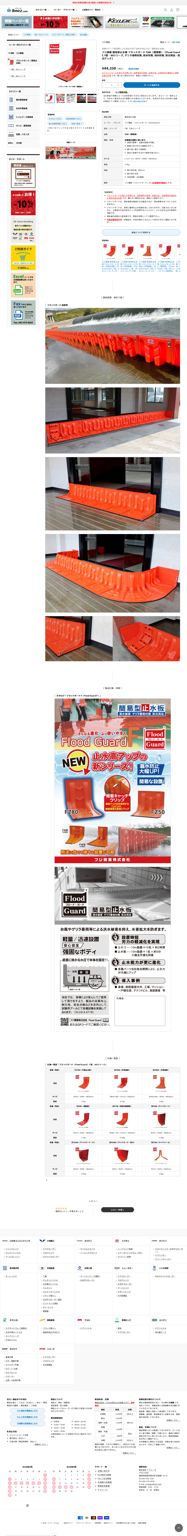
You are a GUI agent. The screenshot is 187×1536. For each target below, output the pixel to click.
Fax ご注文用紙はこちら (27, 1417)
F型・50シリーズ (18, 69)
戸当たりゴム (11, 1340)
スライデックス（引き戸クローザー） (169, 1250)
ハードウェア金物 (125, 1249)
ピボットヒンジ (124, 1291)
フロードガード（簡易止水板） (64, 34)
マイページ (103, 1489)
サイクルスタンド (87, 1249)
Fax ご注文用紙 (104, 1478)
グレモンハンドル (13, 1252)
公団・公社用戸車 (13, 1380)
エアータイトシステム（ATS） (130, 1252)
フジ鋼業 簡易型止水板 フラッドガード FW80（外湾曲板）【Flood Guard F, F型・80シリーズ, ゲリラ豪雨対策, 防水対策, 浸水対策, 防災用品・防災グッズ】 (147, 266)
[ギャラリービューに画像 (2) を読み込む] (60, 98)
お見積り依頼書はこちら (27, 1423)
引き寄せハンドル (50, 1284)
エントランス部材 (50, 1303)
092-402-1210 (139, 101)
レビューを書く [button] (117, 1209)
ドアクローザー (49, 1249)
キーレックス (11, 1276)
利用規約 (98, 1523)
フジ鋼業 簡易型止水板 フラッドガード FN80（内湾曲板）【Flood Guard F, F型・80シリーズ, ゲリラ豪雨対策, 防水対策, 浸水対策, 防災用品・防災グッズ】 (129, 266)
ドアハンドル (86, 1328)
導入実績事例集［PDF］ (58, 123)
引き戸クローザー (87, 1280)
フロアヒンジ (48, 1252)
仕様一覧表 (75, 123)
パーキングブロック (88, 1252)
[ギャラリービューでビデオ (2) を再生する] (92, 98)
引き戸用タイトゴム (14, 1332)
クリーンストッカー (163, 1259)
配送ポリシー (108, 1523)
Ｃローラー (10, 1376)
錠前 (119, 1328)
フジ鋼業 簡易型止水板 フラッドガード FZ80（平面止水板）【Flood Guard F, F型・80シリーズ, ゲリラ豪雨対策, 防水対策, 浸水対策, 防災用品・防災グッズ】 (110, 266)
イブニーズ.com (53, 1523)
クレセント (47, 1288)
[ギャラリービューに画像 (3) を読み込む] (70, 98)
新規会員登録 (104, 1485)
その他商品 (122, 1295)
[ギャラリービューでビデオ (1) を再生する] (81, 98)
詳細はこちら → (41, 1444)
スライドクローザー (51, 1256)
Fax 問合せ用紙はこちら (27, 1410)
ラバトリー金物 (124, 1256)
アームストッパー (13, 1256)
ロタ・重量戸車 (12, 1361)
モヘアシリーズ (12, 1336)
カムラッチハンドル (51, 1291)
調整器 (46, 1311)
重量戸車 (9, 1357)
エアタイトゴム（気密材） (17, 1328)
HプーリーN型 (12, 1368)
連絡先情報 (142, 1523)
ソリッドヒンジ (12, 1249)
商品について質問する (141, 232)
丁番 (45, 1276)
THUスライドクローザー (165, 1276)
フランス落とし (49, 1295)
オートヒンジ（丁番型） (90, 1276)
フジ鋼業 (27, 34)
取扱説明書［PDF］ (73, 118)
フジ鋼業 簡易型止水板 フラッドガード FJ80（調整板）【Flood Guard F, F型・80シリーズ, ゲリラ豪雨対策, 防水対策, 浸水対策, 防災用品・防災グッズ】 (166, 266)
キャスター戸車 (12, 1364)
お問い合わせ (104, 1470)
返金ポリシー (68, 1523)
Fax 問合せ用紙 (104, 1474)
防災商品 (83, 34)
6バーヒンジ (48, 1307)
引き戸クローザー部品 (52, 1299)
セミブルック (11, 1372)
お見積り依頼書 (105, 1482)
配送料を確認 (134, 68)
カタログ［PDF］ (55, 118)
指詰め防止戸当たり (51, 1332)
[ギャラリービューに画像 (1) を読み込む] (49, 98)
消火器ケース (160, 1332)
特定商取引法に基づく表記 (125, 1523)
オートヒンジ (123, 1288)
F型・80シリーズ (41, 34)
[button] (42, 10)
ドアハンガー (160, 1255)
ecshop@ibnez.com (153, 1484)
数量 (103, 80)
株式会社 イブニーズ (147, 1470)
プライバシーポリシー (84, 1523)
